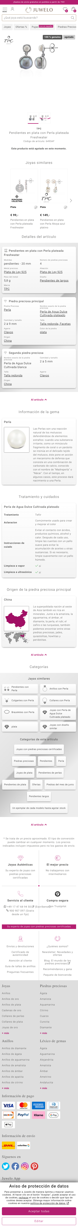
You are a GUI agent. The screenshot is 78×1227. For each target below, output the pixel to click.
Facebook (15, 1166)
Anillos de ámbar (12, 1071)
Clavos (8, 332)
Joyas (7, 27)
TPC (7, 289)
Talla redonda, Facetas (55, 324)
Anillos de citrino (12, 1082)
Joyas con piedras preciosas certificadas (39, 749)
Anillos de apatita (13, 1077)
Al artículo (37, 400)
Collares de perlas (13, 1016)
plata (43, 332)
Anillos (6, 993)
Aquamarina (47, 1005)
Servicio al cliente (20, 901)
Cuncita (44, 1022)
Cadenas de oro (11, 1010)
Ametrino (45, 1077)
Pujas (42, 27)
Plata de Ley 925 (15, 272)
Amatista (45, 999)
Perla (7, 310)
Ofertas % (21, 27)
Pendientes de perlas (50, 773)
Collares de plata (12, 1022)
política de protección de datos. (48, 1203)
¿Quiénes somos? (58, 946)
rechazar (24, 1197)
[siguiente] (70, 200)
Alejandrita (46, 1060)
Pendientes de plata (15, 784)
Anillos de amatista (14, 1065)
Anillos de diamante (14, 1048)
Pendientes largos (39, 796)
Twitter (5, 1166)
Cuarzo (44, 1016)
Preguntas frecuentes (20, 972)
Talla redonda (13, 376)
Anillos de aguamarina (16, 1060)
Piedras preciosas (24, 761)
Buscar (73, 18)
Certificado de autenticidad (20, 953)
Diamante (46, 1027)
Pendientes (46, 761)
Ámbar (44, 1071)
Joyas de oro (10, 1027)
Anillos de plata (11, 1005)
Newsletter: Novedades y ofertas (57, 953)
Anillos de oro (10, 999)
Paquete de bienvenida (58, 975)
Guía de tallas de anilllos (20, 966)
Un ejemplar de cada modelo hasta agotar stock (39, 808)
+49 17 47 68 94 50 (19, 907)
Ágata (43, 993)
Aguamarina (47, 1054)
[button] (5, 9)
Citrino (44, 1010)
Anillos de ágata (12, 1054)
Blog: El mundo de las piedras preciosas (57, 962)
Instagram (25, 1166)
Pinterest (34, 1166)
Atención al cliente (20, 961)
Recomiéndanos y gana (57, 969)
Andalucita (46, 1082)
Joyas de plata (24, 773)
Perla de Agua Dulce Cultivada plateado (53, 314)
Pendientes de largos (54, 281)
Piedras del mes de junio (60, 784)
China (8, 341)
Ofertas (36, 784)
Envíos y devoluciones (20, 946)
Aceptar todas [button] (39, 1211)
